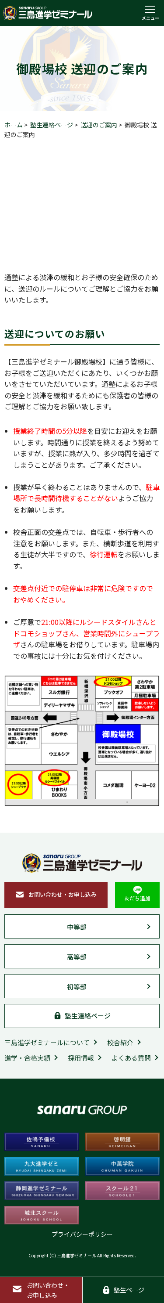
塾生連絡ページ (51, 124)
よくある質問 (131, 1057)
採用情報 (81, 1057)
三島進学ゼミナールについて (47, 1042)
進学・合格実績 (27, 1057)
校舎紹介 (120, 1042)
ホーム (13, 124)
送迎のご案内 (98, 124)
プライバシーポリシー (82, 1234)
